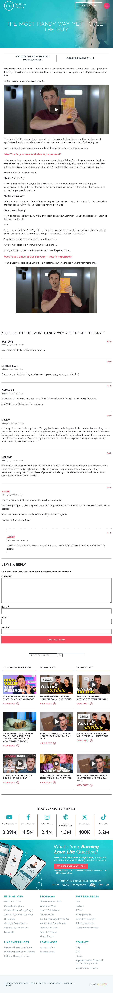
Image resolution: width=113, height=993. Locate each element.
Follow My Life (47, 824)
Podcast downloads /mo (65, 825)
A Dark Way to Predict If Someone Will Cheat (17, 776)
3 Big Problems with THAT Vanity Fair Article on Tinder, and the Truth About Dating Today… (18, 737)
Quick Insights (84, 824)
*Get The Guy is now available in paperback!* (32, 154)
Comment (7, 576)
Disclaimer (68, 983)
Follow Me (103, 824)
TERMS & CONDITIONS (38, 983)
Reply (109, 341)
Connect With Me (28, 824)
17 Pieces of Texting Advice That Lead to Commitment (19, 697)
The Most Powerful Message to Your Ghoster (92, 697)
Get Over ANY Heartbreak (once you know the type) (55, 776)
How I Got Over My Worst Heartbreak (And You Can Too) (55, 736)
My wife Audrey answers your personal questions (55, 697)
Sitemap (8, 985)
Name (5, 607)
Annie (5, 491)
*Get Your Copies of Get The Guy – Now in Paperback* (38, 256)
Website (5, 627)
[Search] (60, 655)
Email (4, 617)
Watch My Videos (9, 824)
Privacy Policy (54, 983)
